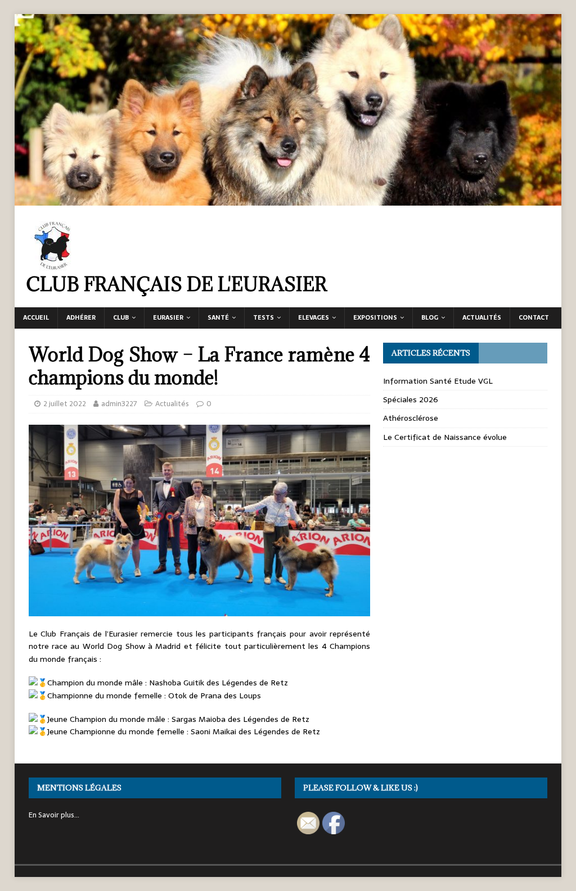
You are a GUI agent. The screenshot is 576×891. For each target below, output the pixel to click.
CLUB (121, 317)
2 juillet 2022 (64, 404)
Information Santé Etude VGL (438, 381)
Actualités (481, 317)
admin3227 (119, 404)
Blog (429, 317)
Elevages (313, 317)
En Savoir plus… (54, 815)
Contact (534, 317)
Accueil (36, 317)
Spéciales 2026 (410, 399)
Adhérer (81, 317)
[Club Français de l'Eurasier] (288, 199)
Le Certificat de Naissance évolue (445, 437)
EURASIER (168, 317)
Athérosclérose (410, 418)
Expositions (375, 317)
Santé (218, 317)
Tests (263, 317)
